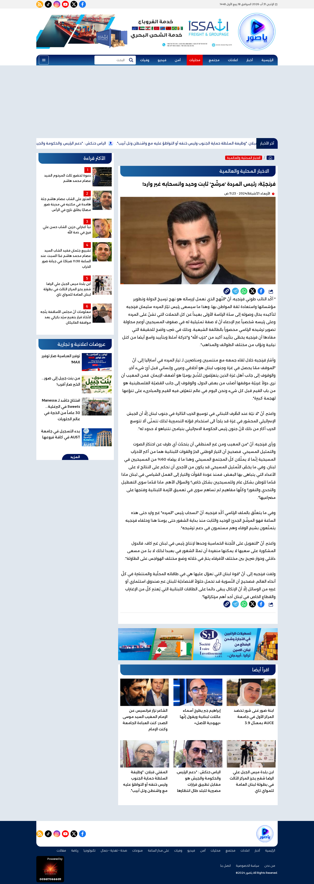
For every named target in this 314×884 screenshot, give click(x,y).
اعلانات (233, 60)
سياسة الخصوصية (247, 866)
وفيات (144, 60)
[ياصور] (257, 24)
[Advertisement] (157, 102)
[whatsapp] (226, 291)
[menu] (44, 60)
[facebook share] (261, 291)
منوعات (137, 850)
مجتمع (214, 60)
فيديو (162, 60)
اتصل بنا (225, 866)
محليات (194, 60)
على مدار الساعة (158, 850)
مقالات (61, 850)
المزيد (75, 457)
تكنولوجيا (89, 850)
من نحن (269, 866)
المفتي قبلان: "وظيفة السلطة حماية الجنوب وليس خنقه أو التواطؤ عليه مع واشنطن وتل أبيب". (222, 143)
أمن (178, 60)
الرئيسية (267, 60)
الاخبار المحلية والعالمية (243, 158)
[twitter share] (252, 291)
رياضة (74, 850)
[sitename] (264, 833)
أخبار (250, 60)
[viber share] (235, 291)
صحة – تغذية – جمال (114, 850)
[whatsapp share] (244, 291)
